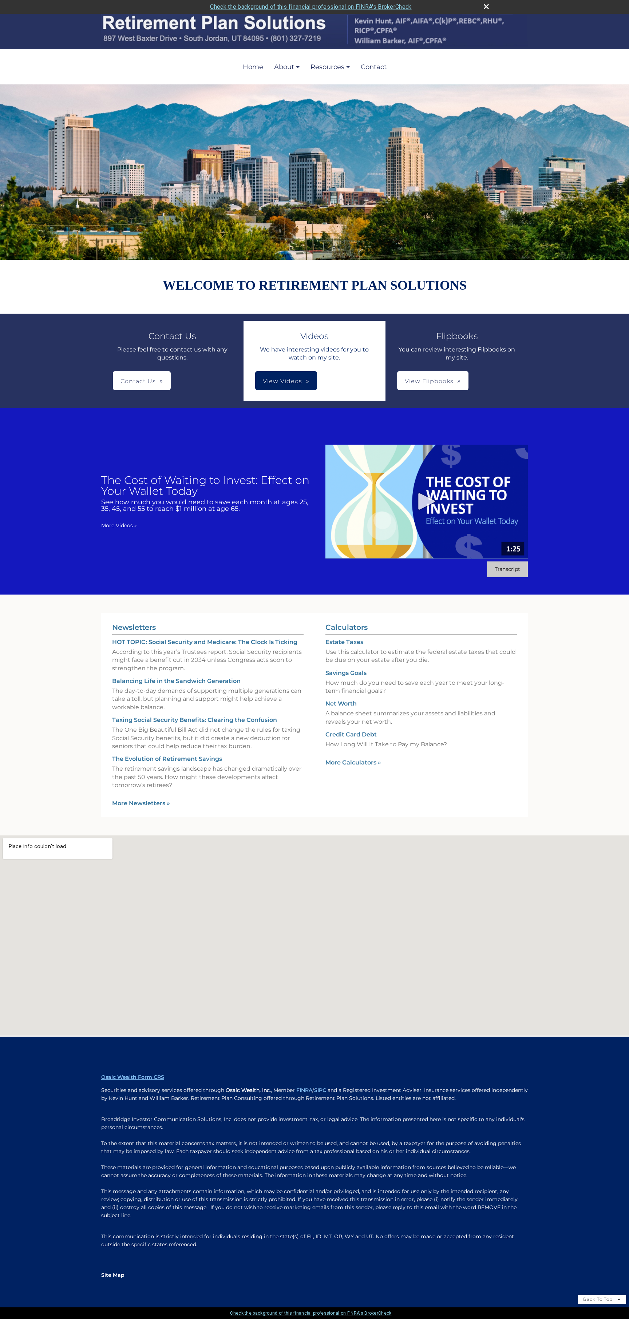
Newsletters (134, 627)
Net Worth (341, 703)
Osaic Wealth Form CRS (132, 1077)
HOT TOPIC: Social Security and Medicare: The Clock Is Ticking (204, 642)
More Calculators (353, 762)
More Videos (119, 525)
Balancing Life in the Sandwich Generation (176, 681)
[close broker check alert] (486, 6)
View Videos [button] (282, 381)
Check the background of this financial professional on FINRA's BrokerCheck (310, 6)
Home (253, 67)
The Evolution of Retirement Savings (167, 758)
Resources (327, 67)
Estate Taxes (344, 642)
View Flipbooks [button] (429, 381)
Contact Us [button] (138, 381)
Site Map (112, 1275)
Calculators (346, 627)
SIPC (320, 1090)
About (284, 67)
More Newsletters (141, 803)
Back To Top (598, 1299)
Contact (374, 67)
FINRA (304, 1090)
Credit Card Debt (351, 734)
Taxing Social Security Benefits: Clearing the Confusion (194, 719)
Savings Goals (346, 673)
